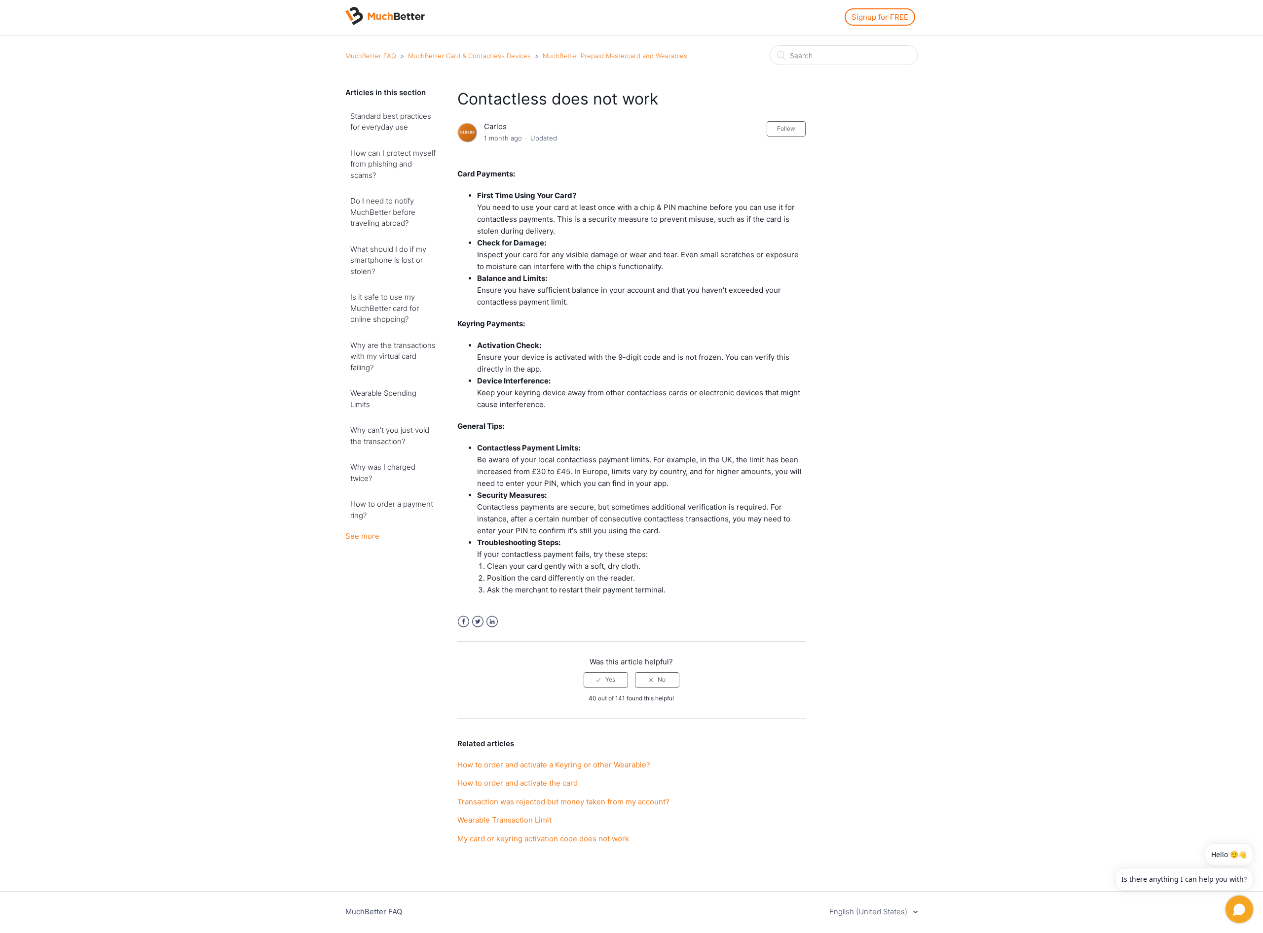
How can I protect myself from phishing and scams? (393, 164)
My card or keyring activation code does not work (543, 838)
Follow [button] (786, 128)
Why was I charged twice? (382, 472)
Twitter (478, 622)
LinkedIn (492, 622)
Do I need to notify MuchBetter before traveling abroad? (382, 212)
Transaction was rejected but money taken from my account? (563, 801)
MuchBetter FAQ (370, 56)
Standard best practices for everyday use (390, 121)
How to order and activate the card (517, 783)
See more (362, 536)
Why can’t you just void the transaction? (389, 435)
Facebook (463, 622)
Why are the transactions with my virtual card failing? (393, 356)
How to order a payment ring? (391, 509)
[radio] (606, 679)
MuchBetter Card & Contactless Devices (469, 56)
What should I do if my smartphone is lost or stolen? (388, 260)
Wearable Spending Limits (383, 398)
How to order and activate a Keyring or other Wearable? (553, 764)
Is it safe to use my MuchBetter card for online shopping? (384, 308)
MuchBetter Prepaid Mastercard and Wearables (615, 56)
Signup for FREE (880, 17)
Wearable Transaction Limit (504, 820)
